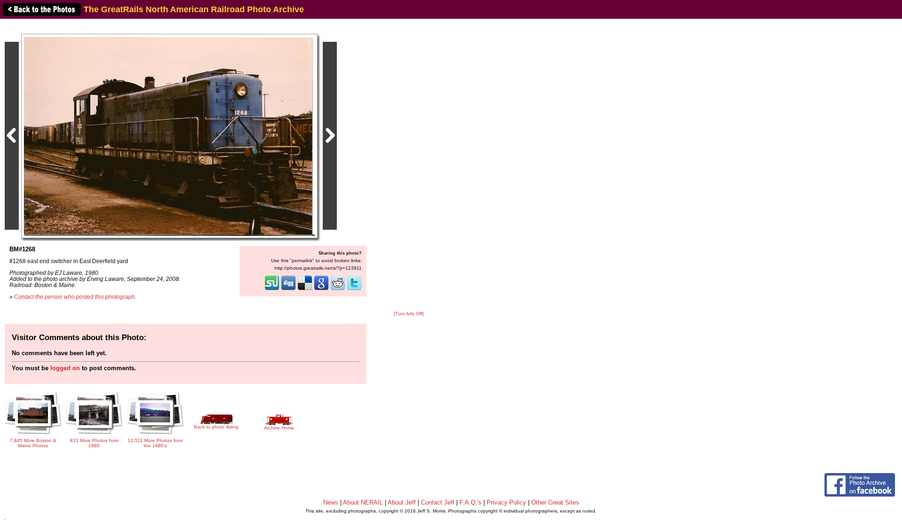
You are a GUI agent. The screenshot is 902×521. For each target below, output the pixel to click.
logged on (65, 368)
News (330, 502)
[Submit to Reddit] (337, 289)
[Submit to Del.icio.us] (304, 289)
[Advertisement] (408, 165)
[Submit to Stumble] (272, 289)
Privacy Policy (506, 502)
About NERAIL (363, 502)
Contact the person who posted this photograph (74, 297)
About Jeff (402, 502)
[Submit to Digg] (288, 289)
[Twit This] (354, 289)
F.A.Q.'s (470, 502)
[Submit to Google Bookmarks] (321, 289)
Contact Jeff (437, 502)
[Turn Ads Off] (409, 313)
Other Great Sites (555, 502)
